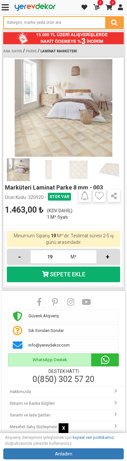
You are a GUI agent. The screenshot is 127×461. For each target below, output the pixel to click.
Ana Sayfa (12, 51)
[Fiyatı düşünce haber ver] (84, 195)
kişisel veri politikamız (93, 437)
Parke (31, 51)
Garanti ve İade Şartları (30, 415)
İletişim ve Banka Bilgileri (32, 403)
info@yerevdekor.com (49, 345)
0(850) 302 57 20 (63, 379)
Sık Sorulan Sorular (46, 330)
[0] (97, 7)
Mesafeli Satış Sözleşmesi (33, 427)
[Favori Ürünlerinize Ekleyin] (99, 195)
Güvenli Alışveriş (43, 315)
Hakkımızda (20, 391)
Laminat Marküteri (58, 51)
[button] (114, 108)
